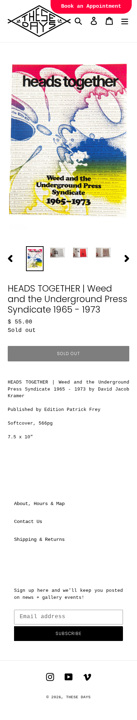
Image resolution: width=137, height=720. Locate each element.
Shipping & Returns (39, 539)
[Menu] (124, 20)
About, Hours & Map (39, 503)
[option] (35, 258)
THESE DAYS (78, 697)
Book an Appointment (91, 6)
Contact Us (28, 521)
